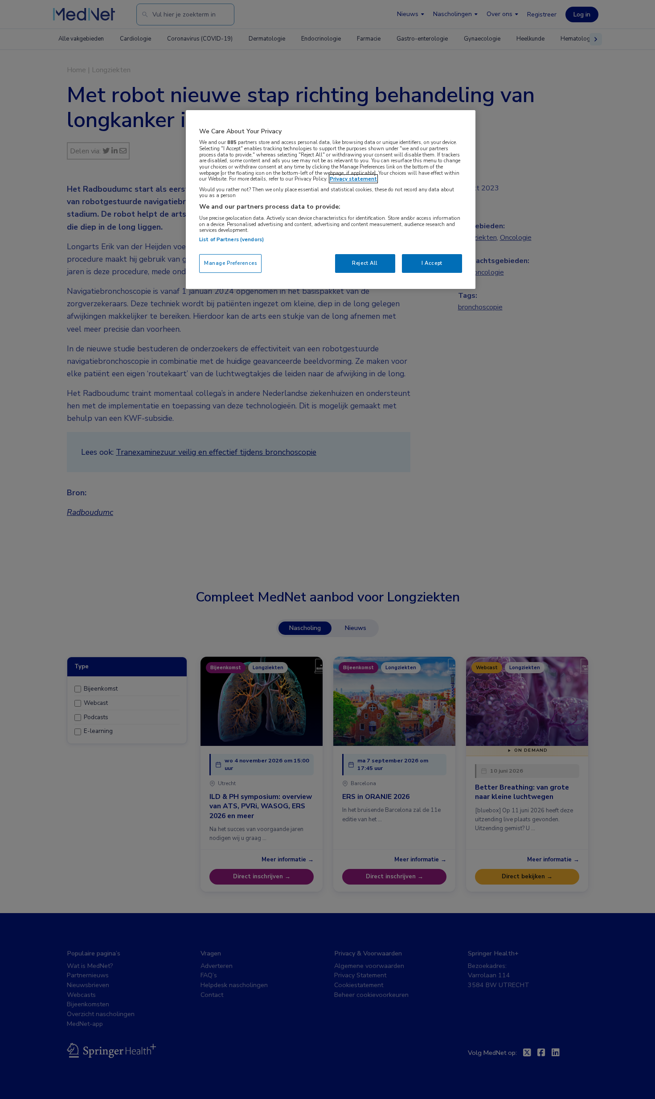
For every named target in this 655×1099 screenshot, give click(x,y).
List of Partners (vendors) (231, 239)
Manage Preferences (230, 263)
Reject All (365, 263)
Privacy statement (353, 178)
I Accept (432, 263)
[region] (330, 199)
